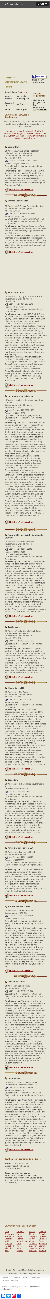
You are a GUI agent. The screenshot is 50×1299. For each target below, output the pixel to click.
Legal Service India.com (12, 4)
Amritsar (33, 1250)
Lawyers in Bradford (34, 131)
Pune (19, 1234)
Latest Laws (35, 1277)
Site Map (5, 1280)
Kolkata (32, 1231)
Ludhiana (33, 1243)
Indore (19, 1246)
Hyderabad (44, 1236)
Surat (19, 1243)
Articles (25, 1277)
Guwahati (33, 1248)
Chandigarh (10, 1234)
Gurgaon (8, 1243)
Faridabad (9, 1246)
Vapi (7, 1250)
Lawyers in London (14, 131)
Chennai (42, 1231)
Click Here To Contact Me (21, 189)
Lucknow (8, 1238)
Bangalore (43, 1234)
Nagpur (20, 1236)
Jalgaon (20, 1250)
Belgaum (43, 1243)
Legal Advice (15, 1277)
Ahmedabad (22, 1241)
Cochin (42, 1246)
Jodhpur (42, 1250)
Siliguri (32, 1234)
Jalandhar (9, 1248)
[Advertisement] (25, 42)
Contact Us (15, 1280)
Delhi (7, 1231)
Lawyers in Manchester (16, 136)
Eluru (41, 1241)
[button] (42, 4)
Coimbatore (44, 1238)
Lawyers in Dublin (36, 136)
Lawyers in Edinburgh (25, 138)
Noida (7, 1241)
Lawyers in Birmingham (14, 133)
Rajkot (41, 1248)
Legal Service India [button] (22, 11)
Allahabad (9, 1236)
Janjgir (32, 1238)
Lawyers (23, 92)
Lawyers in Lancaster (36, 133)
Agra (19, 1248)
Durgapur (33, 1236)
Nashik (20, 1238)
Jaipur (31, 1241)
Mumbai (20, 1231)
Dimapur (33, 1246)
